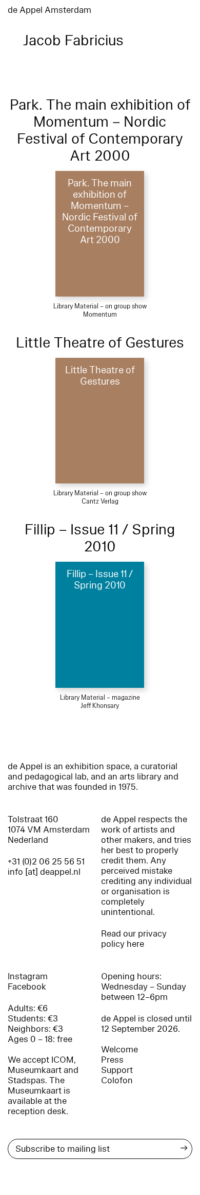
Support (117, 1070)
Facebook (27, 987)
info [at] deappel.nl (44, 872)
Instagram (28, 976)
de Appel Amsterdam (49, 10)
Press (112, 1060)
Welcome (119, 1049)
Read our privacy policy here (134, 939)
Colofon (117, 1080)
